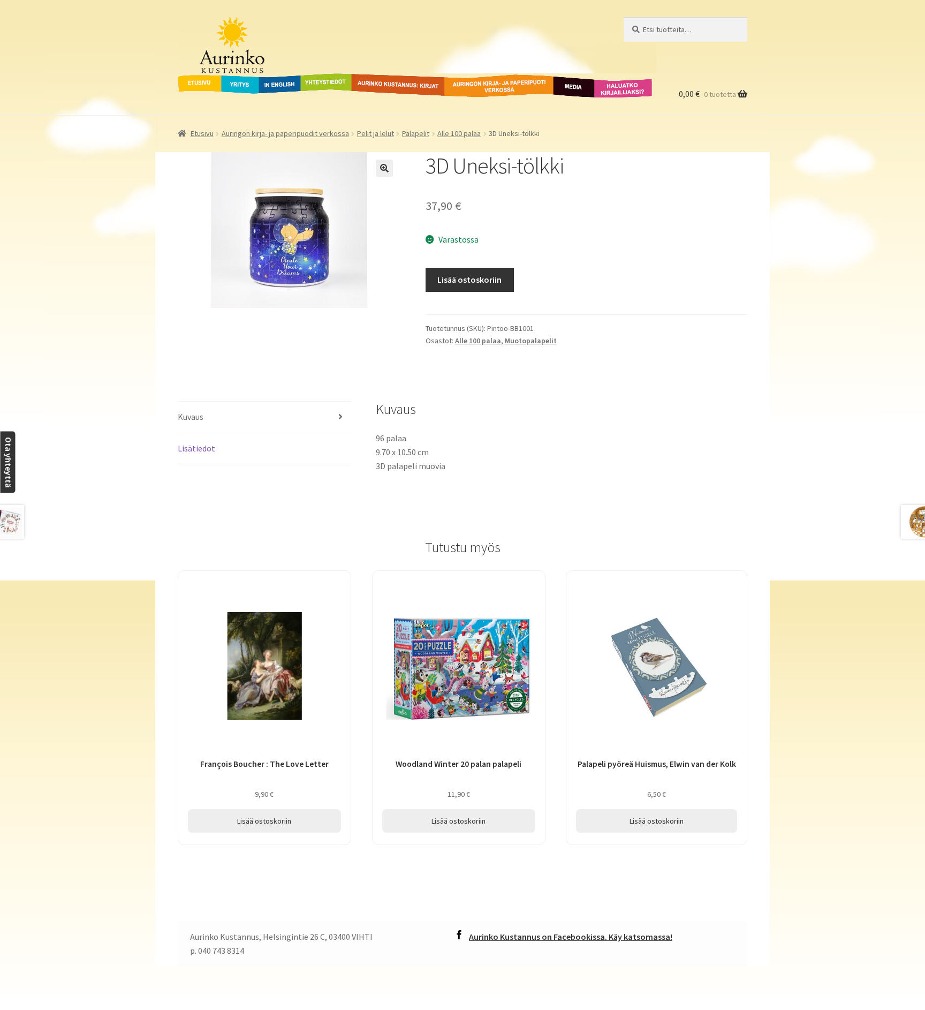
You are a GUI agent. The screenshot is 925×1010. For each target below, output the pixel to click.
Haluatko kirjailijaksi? (614, 86)
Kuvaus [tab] (190, 416)
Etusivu (192, 79)
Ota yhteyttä (8, 461)
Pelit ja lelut (375, 133)
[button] (384, 168)
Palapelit (415, 133)
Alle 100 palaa (459, 133)
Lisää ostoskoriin (469, 279)
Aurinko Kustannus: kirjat (396, 79)
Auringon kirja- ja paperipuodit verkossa (486, 86)
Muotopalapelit (531, 340)
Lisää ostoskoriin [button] (264, 821)
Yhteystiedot (323, 79)
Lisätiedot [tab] (196, 448)
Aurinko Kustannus (244, 27)
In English (279, 79)
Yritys (232, 79)
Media (562, 79)
